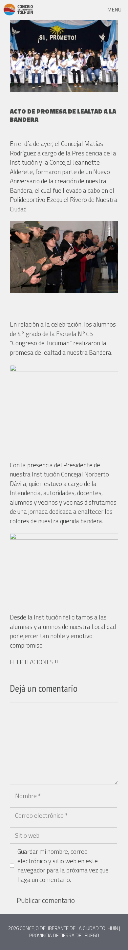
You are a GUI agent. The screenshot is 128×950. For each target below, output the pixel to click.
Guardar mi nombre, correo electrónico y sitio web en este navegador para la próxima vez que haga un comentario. (63, 865)
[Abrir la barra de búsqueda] (84, 9)
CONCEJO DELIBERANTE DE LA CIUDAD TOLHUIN (69, 928)
